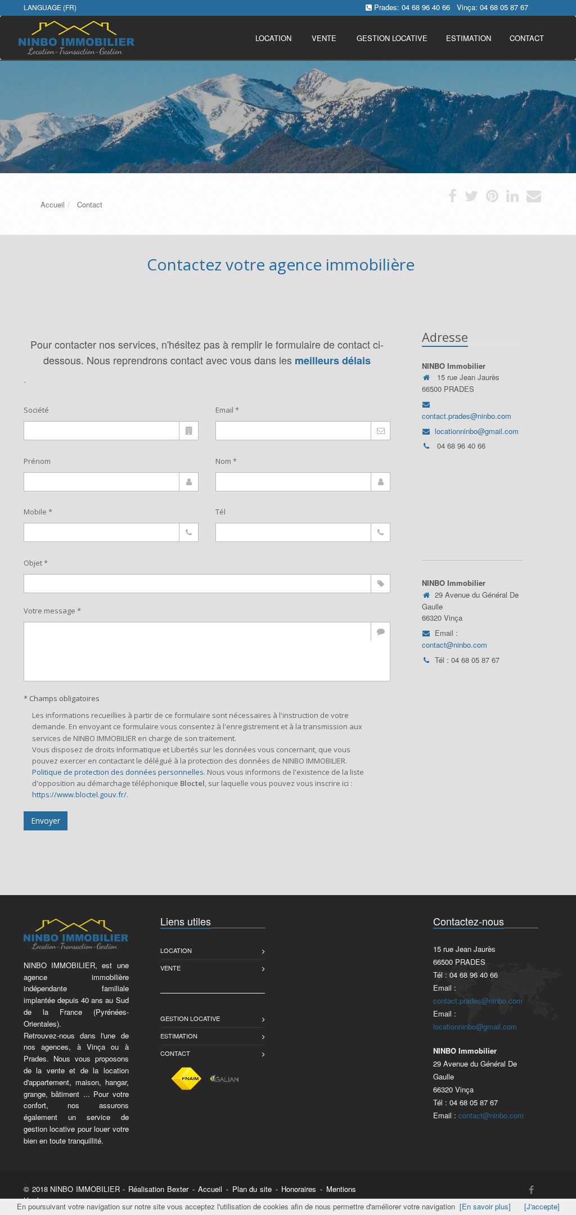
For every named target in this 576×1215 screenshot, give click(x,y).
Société (36, 410)
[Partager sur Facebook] (452, 198)
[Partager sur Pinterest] (492, 198)
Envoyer (45, 820)
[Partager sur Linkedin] (512, 198)
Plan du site (252, 1189)
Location (273, 38)
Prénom (37, 461)
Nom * (226, 461)
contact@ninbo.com (454, 644)
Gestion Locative (190, 1018)
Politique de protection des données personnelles (118, 772)
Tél (220, 512)
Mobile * (38, 512)
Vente (324, 38)
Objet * (36, 563)
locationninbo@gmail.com (477, 431)
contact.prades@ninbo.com (466, 415)
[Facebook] (531, 1189)
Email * (227, 410)
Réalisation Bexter (158, 1189)
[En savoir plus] (485, 1206)
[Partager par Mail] (533, 198)
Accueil (210, 1189)
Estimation (178, 1035)
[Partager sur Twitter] (471, 198)
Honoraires (298, 1189)
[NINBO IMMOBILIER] (75, 37)
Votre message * (52, 611)
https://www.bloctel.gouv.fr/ (79, 794)
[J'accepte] (542, 1206)
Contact (175, 1053)
